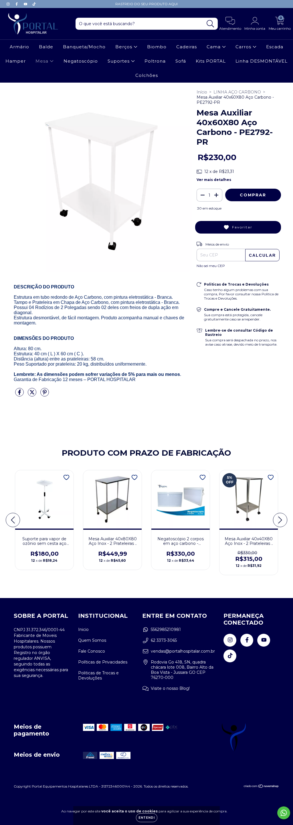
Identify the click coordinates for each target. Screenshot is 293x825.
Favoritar (242, 227)
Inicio (83, 629)
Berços (124, 46)
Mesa (42, 61)
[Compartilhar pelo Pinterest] (44, 394)
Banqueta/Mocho (84, 46)
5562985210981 (166, 629)
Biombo (157, 46)
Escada (274, 46)
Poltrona (155, 61)
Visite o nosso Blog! (170, 688)
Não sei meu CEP (211, 266)
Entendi (146, 818)
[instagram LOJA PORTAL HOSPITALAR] (8, 4)
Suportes (119, 61)
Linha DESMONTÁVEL (261, 61)
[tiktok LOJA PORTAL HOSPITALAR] (34, 4)
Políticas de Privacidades (102, 662)
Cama (214, 46)
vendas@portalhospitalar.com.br (183, 651)
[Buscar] (210, 24)
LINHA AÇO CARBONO (237, 92)
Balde (46, 46)
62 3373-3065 (164, 640)
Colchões (146, 75)
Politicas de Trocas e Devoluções (98, 675)
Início (202, 92)
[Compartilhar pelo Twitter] (32, 394)
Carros (244, 46)
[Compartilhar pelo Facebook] (20, 394)
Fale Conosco (91, 651)
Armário (19, 46)
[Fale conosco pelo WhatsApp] (283, 812)
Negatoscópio (81, 61)
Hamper (15, 61)
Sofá (180, 61)
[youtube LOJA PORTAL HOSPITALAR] (26, 4)
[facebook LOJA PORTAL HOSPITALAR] (17, 4)
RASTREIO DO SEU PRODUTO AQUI (146, 4)
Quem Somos (92, 640)
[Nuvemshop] (261, 787)
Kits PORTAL (211, 61)
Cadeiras (186, 46)
